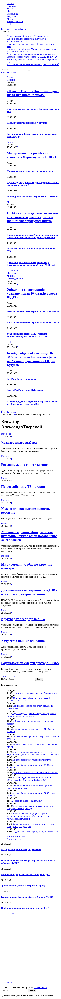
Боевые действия (15, 21)
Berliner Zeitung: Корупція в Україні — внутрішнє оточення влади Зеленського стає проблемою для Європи (28, 816)
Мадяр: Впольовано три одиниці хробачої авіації (36, 831)
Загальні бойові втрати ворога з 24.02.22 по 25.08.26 (33, 322)
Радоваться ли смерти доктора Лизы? (30, 663)
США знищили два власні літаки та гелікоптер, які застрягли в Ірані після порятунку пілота (32, 217)
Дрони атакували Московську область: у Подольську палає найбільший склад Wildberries (31, 263)
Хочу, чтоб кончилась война (23, 641)
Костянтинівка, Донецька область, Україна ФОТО (27, 897)
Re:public (11, 913)
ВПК (9, 24)
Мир (9, 11)
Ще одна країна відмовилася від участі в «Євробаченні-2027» (26, 40)
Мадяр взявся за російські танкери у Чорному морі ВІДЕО (31, 155)
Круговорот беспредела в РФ (23, 619)
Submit (32, 990)
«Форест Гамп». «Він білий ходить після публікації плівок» (33, 93)
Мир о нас (12, 16)
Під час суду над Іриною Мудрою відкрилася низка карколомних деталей (31, 714)
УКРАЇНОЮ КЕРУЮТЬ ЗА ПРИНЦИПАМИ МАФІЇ (33, 64)
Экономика (12, 14)
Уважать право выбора (19, 442)
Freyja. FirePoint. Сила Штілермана (25, 390)
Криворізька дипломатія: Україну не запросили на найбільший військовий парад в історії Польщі (32, 236)
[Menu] (2, 410)
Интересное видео (16, 836)
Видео (4, 523)
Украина (11, 8)
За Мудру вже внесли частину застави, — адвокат (31, 54)
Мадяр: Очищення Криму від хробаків (21, 849)
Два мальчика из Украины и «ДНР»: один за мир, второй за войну (29, 592)
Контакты (11, 982)
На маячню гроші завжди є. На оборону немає (29, 36)
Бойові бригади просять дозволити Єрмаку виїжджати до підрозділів (30, 825)
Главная (10, 3)
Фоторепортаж (14, 839)
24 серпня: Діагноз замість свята (27, 801)
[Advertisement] (30, 948)
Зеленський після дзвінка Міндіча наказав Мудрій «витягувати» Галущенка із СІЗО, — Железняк (33, 753)
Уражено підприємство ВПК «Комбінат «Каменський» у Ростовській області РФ (27, 335)
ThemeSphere (40, 987)
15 (10, 676)
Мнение (11, 19)
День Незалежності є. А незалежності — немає (35, 772)
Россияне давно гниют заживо (24, 464)
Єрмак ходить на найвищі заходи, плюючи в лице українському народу (31, 807)
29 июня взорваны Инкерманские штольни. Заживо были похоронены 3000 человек (29, 536)
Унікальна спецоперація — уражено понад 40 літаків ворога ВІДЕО (32, 293)
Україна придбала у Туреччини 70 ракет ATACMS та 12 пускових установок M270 (32, 402)
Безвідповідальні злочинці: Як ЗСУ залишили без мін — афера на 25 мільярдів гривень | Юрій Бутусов (31, 359)
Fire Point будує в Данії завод (21, 379)
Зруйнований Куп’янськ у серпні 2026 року (23, 885)
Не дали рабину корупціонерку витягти (27, 123)
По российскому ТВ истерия (23, 486)
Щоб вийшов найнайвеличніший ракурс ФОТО (25, 908)
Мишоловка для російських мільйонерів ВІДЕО (25, 874)
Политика (11, 6)
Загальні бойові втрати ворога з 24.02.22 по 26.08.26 (32, 57)
